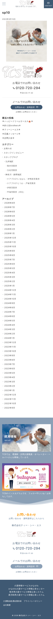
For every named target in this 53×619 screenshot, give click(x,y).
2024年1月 (9, 338)
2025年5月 (9, 268)
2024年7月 (9, 312)
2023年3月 (9, 381)
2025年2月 (9, 281)
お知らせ (8, 148)
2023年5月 (9, 373)
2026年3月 (9, 224)
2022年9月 (9, 408)
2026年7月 (9, 207)
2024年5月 (9, 320)
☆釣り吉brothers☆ (11, 125)
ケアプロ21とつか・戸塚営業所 (21, 183)
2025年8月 (9, 255)
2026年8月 (9, 203)
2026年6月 (9, 211)
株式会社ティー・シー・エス (30, 615)
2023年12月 (10, 342)
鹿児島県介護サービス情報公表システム (26, 595)
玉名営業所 (12, 170)
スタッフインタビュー (14, 153)
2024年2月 (9, 333)
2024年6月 (9, 316)
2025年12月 (10, 238)
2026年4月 (9, 220)
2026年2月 (9, 229)
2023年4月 (9, 377)
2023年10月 (10, 351)
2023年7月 (9, 364)
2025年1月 (9, 285)
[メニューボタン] (4, 4)
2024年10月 (10, 299)
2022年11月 (10, 399)
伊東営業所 (12, 187)
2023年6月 (9, 368)
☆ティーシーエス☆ (11, 129)
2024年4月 (9, 325)
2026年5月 (9, 216)
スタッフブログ (11, 157)
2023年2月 (9, 386)
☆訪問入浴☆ (8, 138)
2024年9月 (9, 303)
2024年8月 (9, 307)
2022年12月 (10, 395)
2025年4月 (9, 272)
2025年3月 (9, 277)
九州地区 (9, 161)
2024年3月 (9, 329)
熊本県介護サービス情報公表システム (26, 592)
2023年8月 (9, 360)
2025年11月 (10, 242)
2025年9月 (9, 251)
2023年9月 (9, 355)
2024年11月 (10, 294)
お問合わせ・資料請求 (25, 107)
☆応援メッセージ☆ (11, 134)
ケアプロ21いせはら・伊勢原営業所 (23, 179)
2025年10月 (10, 246)
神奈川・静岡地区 (13, 174)
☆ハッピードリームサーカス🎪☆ (17, 121)
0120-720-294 (28, 88)
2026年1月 (9, 233)
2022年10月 (10, 403)
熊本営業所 (12, 166)
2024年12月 (10, 290)
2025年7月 (9, 259)
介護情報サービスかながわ (26, 585)
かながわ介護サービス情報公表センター (26, 589)
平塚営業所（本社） (16, 192)
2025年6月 (9, 264)
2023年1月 (9, 390)
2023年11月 (10, 347)
